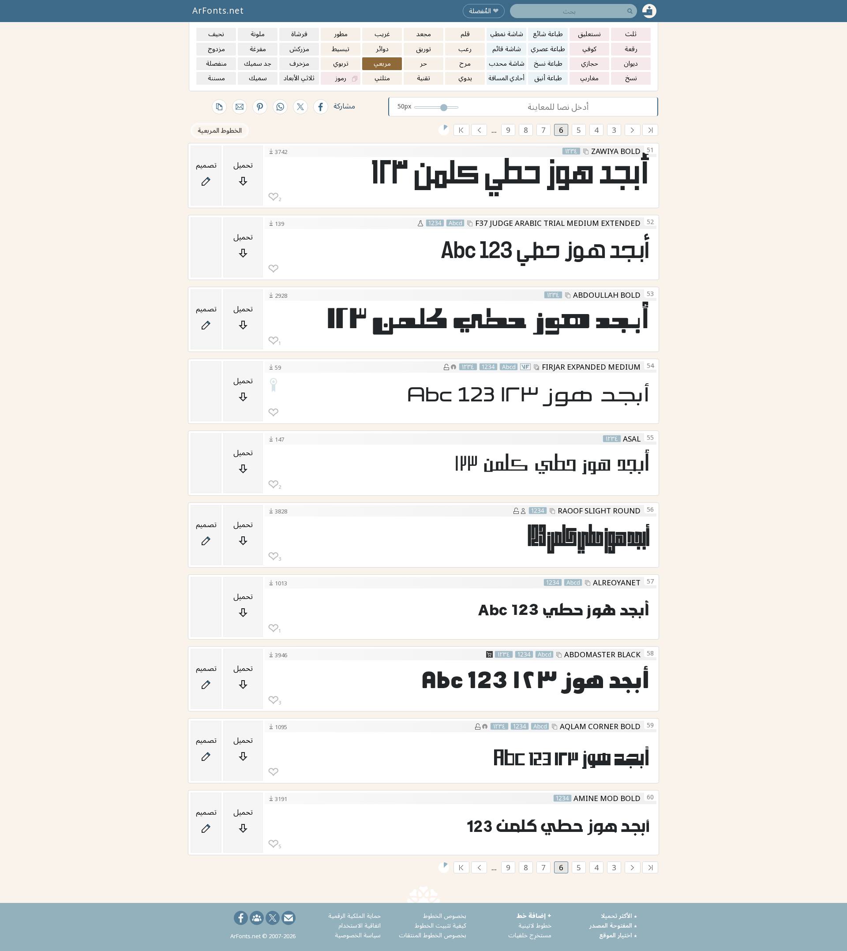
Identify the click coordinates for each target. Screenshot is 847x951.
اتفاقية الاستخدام (359, 925)
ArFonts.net (218, 10)
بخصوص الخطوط (444, 915)
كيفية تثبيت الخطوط (440, 925)
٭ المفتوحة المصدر (613, 925)
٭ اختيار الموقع (618, 935)
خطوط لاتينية (534, 925)
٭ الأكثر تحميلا (619, 915)
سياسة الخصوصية (358, 935)
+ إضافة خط (534, 915)
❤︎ (273, 197)
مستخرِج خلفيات (529, 935)
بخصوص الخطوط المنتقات (432, 935)
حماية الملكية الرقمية (354, 915)
